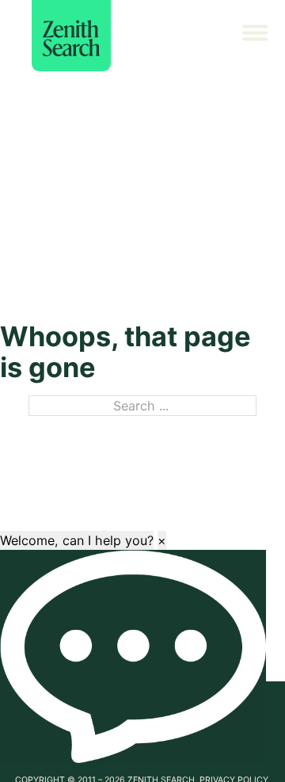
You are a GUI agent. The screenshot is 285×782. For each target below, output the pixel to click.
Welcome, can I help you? (77, 540)
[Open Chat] (133, 656)
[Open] (261, 35)
